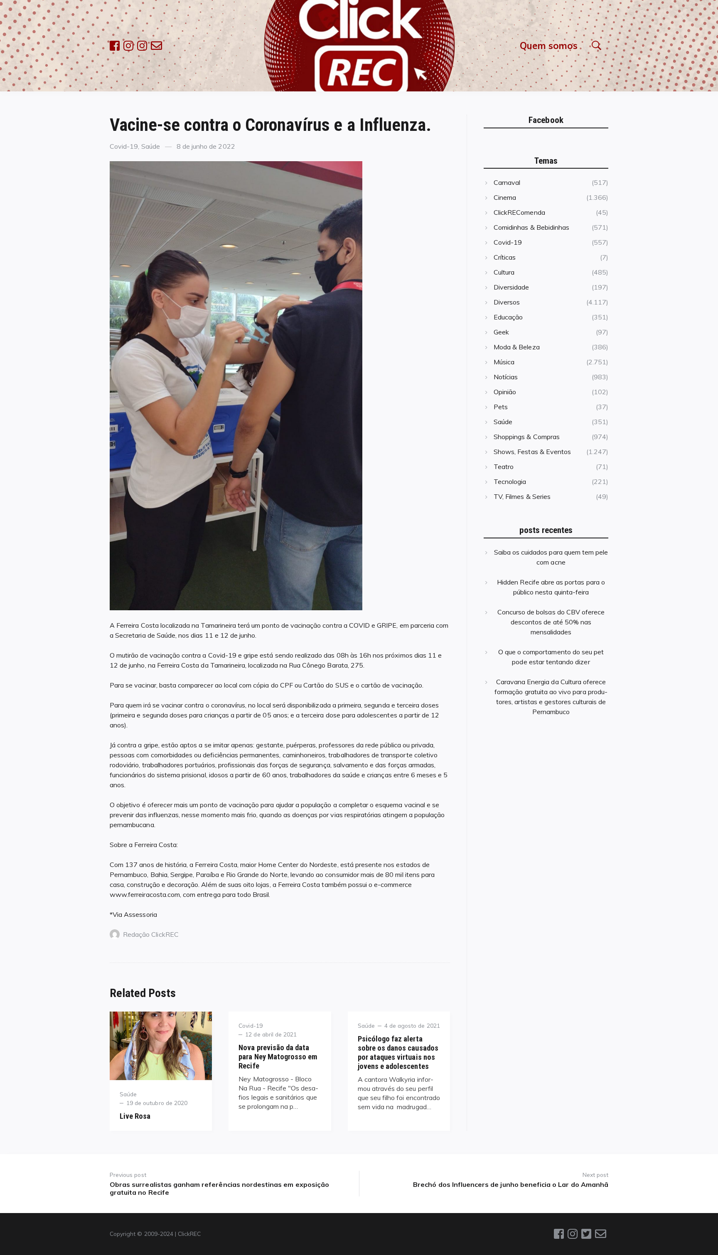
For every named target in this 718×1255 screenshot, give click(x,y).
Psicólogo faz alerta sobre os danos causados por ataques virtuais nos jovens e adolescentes (398, 1052)
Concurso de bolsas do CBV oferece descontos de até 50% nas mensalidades (551, 622)
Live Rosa (135, 1116)
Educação (508, 317)
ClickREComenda (519, 212)
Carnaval (507, 182)
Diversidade (511, 287)
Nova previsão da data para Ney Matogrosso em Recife (278, 1056)
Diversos (507, 302)
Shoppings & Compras (527, 436)
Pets (501, 407)
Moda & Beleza (517, 347)
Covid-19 (124, 146)
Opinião (505, 392)
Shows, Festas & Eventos (532, 451)
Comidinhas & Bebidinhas (531, 227)
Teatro (504, 466)
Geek (501, 332)
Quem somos (549, 45)
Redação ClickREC (151, 934)
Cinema (505, 197)
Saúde (150, 146)
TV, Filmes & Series (522, 496)
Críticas (505, 257)
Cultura (504, 272)
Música (504, 362)
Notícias (506, 377)
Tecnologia (510, 481)
